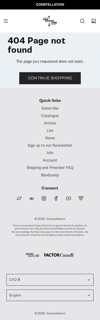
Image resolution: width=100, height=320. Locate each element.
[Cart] (93, 21)
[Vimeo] (80, 198)
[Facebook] (56, 198)
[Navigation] (5, 21)
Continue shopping (50, 78)
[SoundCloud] (31, 198)
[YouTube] (68, 198)
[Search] (82, 21)
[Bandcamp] (19, 198)
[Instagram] (43, 198)
